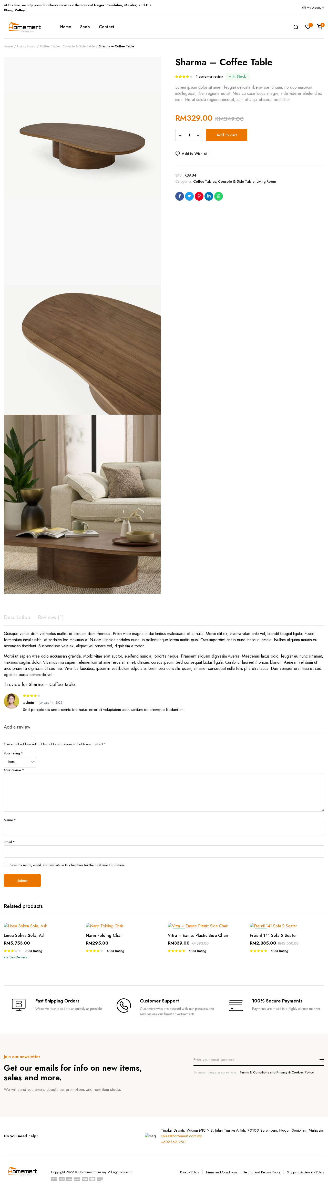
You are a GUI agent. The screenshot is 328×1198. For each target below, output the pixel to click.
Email (9, 841)
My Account (315, 7)
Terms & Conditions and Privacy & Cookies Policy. (277, 1072)
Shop (85, 27)
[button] (193, 153)
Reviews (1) (51, 617)
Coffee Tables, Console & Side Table (67, 46)
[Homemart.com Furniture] (24, 27)
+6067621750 (173, 1142)
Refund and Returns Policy (262, 1172)
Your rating (13, 753)
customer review (209, 76)
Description (17, 617)
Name (10, 819)
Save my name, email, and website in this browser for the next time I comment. (67, 865)
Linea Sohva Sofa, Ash (25, 935)
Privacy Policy (189, 1172)
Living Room (26, 46)
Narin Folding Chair (104, 935)
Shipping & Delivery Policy (305, 1172)
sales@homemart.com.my (181, 1136)
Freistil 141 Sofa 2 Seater (273, 935)
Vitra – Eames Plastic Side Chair (198, 935)
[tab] (17, 617)
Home (65, 27)
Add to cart (227, 135)
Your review (14, 769)
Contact (106, 27)
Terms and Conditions (221, 1172)
